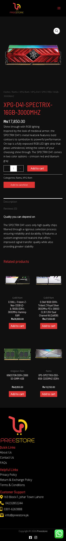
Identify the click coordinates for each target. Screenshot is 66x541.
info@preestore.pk (17, 515)
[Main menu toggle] (58, 8)
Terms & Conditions (12, 485)
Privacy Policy (8, 475)
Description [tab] (10, 201)
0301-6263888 (12, 509)
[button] (57, 31)
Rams (15, 91)
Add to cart (37, 168)
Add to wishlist (19, 185)
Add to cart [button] (17, 326)
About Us (6, 452)
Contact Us (7, 457)
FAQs (3, 463)
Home (7, 91)
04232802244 (14, 503)
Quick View (17, 291)
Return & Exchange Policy (16, 480)
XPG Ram (24, 91)
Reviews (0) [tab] (10, 208)
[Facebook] (30, 537)
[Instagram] (35, 537)
